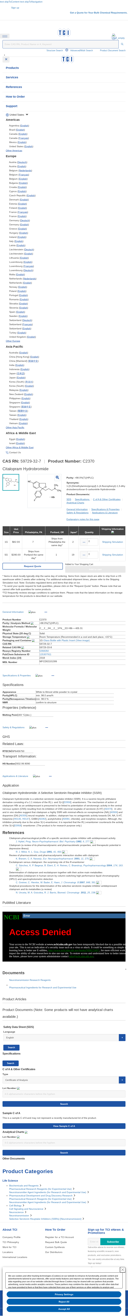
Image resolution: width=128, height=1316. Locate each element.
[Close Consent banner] (122, 1269)
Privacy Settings (64, 1294)
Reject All (64, 1301)
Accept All (64, 1309)
